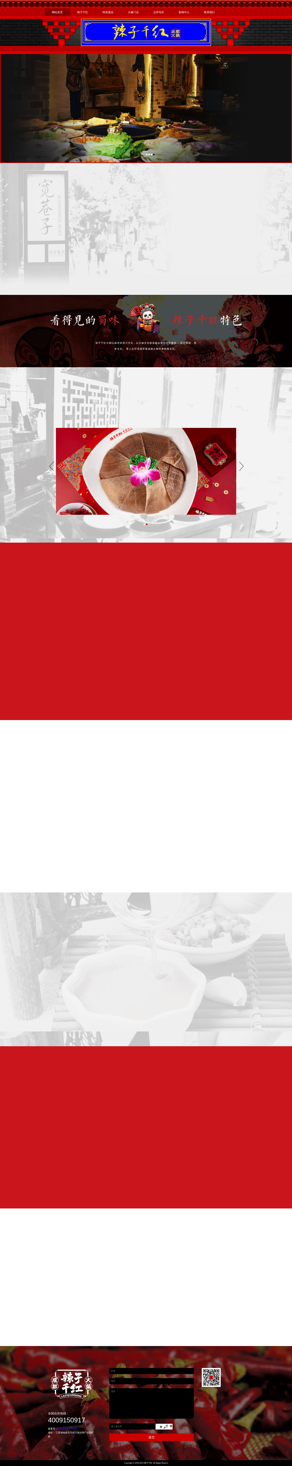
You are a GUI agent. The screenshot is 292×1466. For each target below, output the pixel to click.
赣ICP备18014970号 (67, 1428)
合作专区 (158, 12)
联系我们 (209, 12)
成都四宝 (208, 401)
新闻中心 (184, 12)
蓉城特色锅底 (82, 401)
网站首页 (57, 12)
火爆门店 (133, 12)
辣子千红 (82, 12)
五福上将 (183, 401)
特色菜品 (108, 12)
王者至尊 (107, 401)
